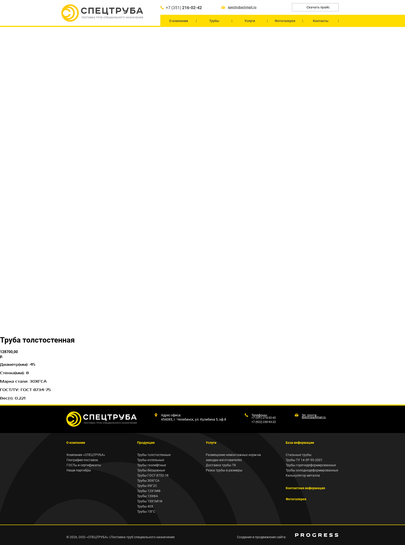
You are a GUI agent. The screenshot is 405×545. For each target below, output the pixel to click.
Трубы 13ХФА (147, 496)
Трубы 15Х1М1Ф (149, 501)
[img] (316, 535)
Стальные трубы (298, 455)
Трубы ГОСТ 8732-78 (153, 475)
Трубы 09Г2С (147, 486)
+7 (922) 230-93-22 (263, 422)
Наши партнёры (79, 470)
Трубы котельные (150, 460)
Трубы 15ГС (146, 511)
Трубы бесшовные (151, 470)
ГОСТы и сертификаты (84, 465)
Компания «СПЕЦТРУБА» (86, 455)
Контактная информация (305, 488)
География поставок (82, 460)
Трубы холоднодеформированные (312, 470)
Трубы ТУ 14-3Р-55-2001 (304, 460)
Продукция (146, 442)
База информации (300, 442)
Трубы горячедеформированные (311, 465)
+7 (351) (184, 7)
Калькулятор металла (303, 475)
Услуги (211, 442)
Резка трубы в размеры (224, 470)
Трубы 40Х (145, 506)
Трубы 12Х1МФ (149, 491)
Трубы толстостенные (154, 455)
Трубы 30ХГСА (148, 480)
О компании (75, 442)
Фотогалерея (296, 499)
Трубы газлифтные (151, 465)
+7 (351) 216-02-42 (263, 417)
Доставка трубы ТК (221, 465)
